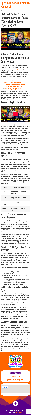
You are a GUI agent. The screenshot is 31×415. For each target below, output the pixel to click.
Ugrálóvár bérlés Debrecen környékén (15, 4)
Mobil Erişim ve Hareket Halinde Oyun (12, 88)
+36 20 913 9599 (15, 377)
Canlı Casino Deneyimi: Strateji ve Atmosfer (14, 86)
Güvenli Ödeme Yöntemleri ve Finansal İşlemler (14, 84)
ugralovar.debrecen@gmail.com (15, 380)
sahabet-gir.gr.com (16, 69)
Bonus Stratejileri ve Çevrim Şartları (12, 83)
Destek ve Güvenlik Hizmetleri (10, 90)
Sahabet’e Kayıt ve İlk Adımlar (10, 81)
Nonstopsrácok (19, 412)
